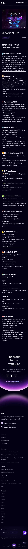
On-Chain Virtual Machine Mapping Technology (12, 452)
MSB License (6, 532)
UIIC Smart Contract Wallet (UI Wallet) (10, 462)
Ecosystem (3, 490)
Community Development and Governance (11, 483)
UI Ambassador (4, 443)
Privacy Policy (4, 529)
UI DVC (2, 496)
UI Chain (3, 513)
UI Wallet (3, 499)
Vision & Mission (5, 440)
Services (3, 466)
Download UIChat (20, 2)
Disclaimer (14, 532)
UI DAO (2, 493)
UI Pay (2, 502)
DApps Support (4, 475)
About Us (3, 437)
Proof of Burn (4, 477)
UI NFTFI (3, 519)
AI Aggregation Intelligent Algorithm (9, 454)
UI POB (2, 505)
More (2, 486)
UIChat (2, 508)
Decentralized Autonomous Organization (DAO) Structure (12, 458)
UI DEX (2, 511)
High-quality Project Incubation (8, 480)
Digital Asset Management (7, 472)
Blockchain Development (7, 469)
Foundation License (15, 529)
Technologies (4, 449)
